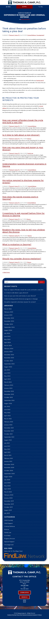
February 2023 (8, 385)
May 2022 (7, 412)
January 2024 (8, 351)
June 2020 (7, 482)
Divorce (29, 138)
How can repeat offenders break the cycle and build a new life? (23, 289)
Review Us (24, 597)
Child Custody (8, 520)
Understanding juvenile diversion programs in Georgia (21, 299)
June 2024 (7, 336)
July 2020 (7, 479)
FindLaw (40, 615)
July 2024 (7, 333)
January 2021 (8, 461)
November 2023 (9, 357)
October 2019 (8, 507)
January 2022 (8, 425)
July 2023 (7, 370)
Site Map (14, 615)
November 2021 (9, 431)
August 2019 (8, 510)
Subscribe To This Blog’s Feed (13, 551)
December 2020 (9, 464)
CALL (41, 6)
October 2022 (8, 397)
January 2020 (8, 498)
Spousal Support (9, 541)
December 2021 (9, 428)
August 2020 (8, 476)
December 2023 (9, 354)
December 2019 (9, 501)
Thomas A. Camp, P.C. (14, 35)
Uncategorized (40, 35)
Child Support (8, 523)
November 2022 (9, 394)
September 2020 (9, 473)
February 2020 (8, 495)
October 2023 (8, 361)
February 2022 (8, 421)
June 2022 (7, 409)
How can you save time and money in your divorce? (20, 296)
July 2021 (7, 443)
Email (25, 6)
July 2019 (7, 513)
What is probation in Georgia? (16, 244)
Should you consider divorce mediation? (21, 258)
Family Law (30, 153)
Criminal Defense (31, 35)
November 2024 (9, 321)
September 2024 (9, 327)
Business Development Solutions (30, 615)
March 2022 (8, 418)
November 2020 (9, 467)
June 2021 (7, 446)
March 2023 (8, 382)
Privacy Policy (19, 615)
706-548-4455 (24, 585)
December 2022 (9, 391)
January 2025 (8, 315)
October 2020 (8, 470)
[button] (8, 6)
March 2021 (7, 455)
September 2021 (9, 437)
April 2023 (7, 379)
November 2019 (9, 504)
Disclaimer (9, 615)
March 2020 (8, 492)
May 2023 (7, 376)
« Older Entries (6, 272)
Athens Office (24, 592)
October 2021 (8, 434)
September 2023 (9, 364)
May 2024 (7, 339)
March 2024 (8, 345)
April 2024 (7, 342)
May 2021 (7, 449)
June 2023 (7, 373)
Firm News (7, 535)
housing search (40, 80)
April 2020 (7, 489)
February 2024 (8, 348)
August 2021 (8, 440)
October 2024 (8, 324)
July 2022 (7, 406)
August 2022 (8, 403)
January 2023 (8, 388)
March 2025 (8, 309)
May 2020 (7, 486)
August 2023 (8, 367)
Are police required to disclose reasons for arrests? (20, 302)
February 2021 (8, 458)
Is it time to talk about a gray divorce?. (21, 135)
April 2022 (7, 415)
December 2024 (9, 318)
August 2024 (8, 330)
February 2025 (8, 312)
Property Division (9, 538)
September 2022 (9, 400)
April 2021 (7, 452)
